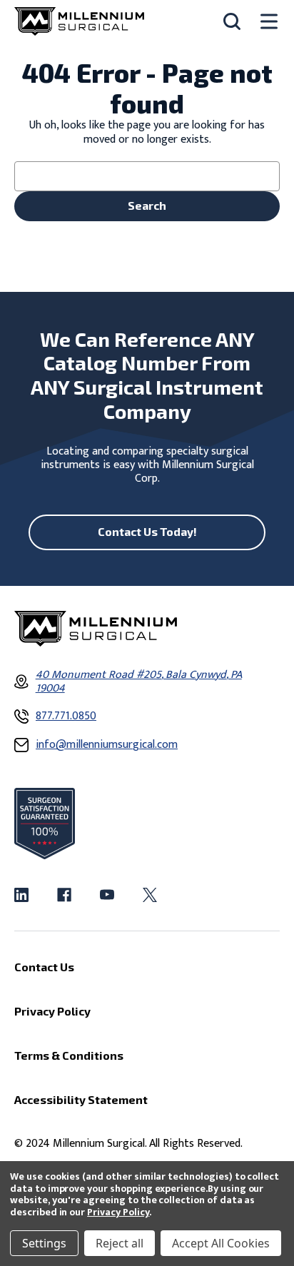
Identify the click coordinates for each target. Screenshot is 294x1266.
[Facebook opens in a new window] (64, 895)
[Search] (232, 21)
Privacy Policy (118, 1212)
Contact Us (44, 966)
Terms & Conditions (68, 1055)
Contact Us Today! (147, 531)
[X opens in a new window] (150, 895)
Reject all (119, 1243)
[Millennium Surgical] (79, 21)
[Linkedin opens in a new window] (21, 895)
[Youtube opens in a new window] (107, 895)
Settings (44, 1243)
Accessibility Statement (81, 1099)
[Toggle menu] (269, 21)
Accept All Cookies (221, 1243)
